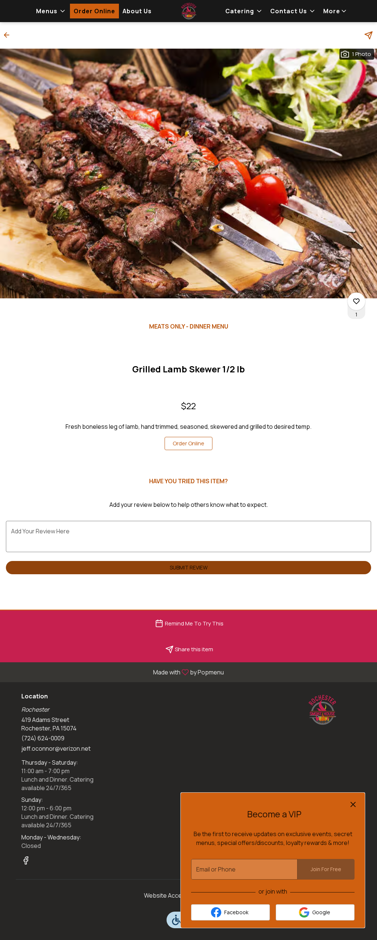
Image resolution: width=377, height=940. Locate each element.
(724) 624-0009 (42, 738)
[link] (188, 443)
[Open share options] (368, 35)
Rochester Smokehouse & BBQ (322, 709)
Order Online (94, 11)
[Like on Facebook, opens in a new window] (25, 861)
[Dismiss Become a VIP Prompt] (353, 804)
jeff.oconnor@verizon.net (56, 748)
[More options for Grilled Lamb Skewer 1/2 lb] (356, 301)
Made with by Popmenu (115, 672)
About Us (137, 11)
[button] (51, 11)
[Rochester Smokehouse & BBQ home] (188, 11)
